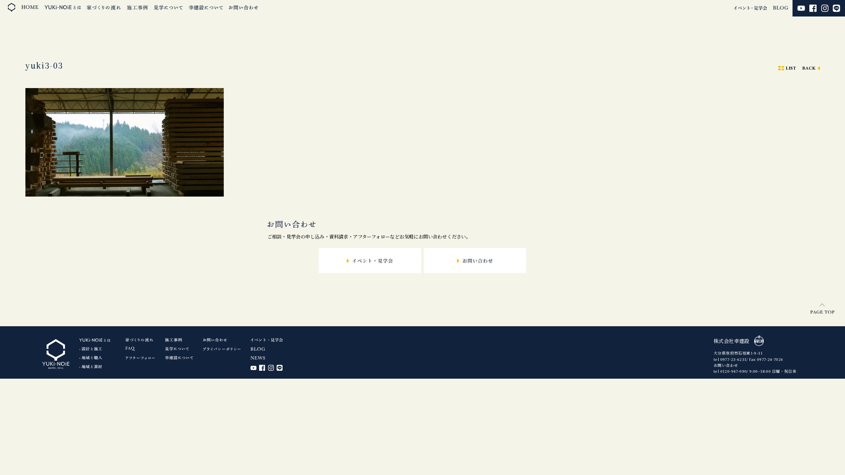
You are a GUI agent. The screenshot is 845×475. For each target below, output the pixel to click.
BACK (809, 68)
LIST (791, 68)
